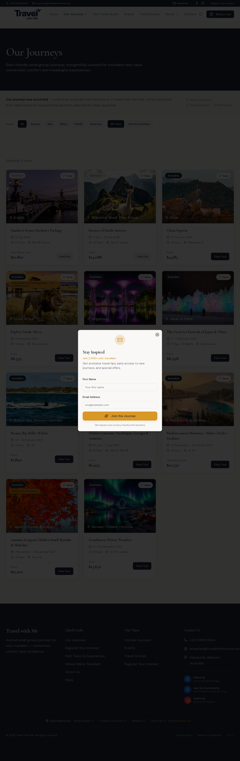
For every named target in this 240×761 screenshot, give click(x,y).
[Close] (157, 334)
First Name (89, 379)
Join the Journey (123, 416)
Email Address (91, 397)
